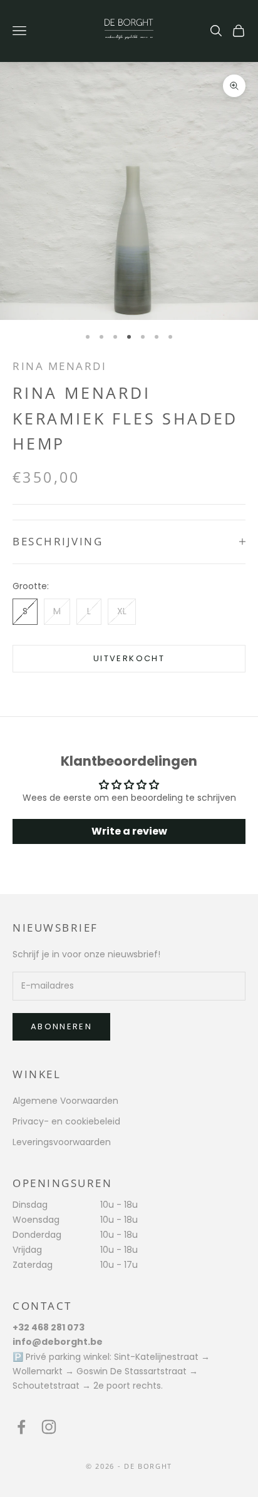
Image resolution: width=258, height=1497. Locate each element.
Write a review (129, 831)
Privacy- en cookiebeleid (66, 1121)
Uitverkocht (129, 658)
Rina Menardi (59, 366)
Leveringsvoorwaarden (62, 1142)
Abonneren (61, 1026)
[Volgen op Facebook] (21, 1427)
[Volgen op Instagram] (49, 1427)
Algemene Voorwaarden (65, 1100)
